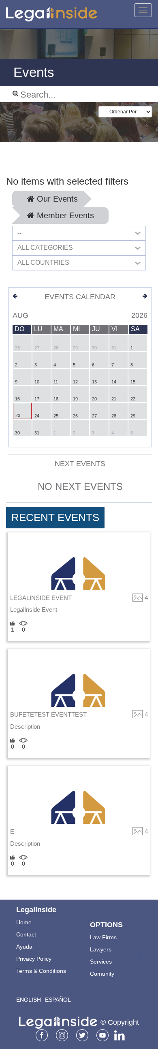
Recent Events (55, 517)
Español (58, 999)
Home (24, 922)
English (28, 999)
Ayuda (24, 946)
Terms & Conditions (41, 971)
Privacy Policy (33, 958)
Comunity (102, 973)
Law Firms (103, 937)
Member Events (64, 215)
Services (101, 961)
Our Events (56, 198)
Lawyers (100, 949)
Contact (26, 934)
